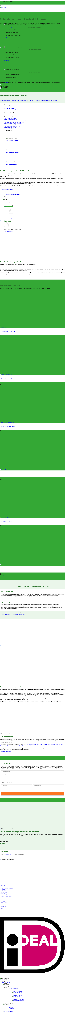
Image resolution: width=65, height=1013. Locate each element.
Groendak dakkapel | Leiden (8, 426)
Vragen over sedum (13, 988)
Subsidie (6, 198)
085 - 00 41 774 (3, 865)
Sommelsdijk (28, 745)
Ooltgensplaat (10, 745)
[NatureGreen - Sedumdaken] (3, 6)
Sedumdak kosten (17, 995)
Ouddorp (16, 745)
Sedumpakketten (4, 899)
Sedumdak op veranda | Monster (9, 474)
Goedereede (44, 744)
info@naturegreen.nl (4, 869)
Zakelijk (11, 1)
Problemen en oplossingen (6, 888)
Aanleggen (3, 901)
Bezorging (2, 885)
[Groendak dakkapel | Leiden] (7, 422)
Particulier (6, 1)
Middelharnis (60, 744)
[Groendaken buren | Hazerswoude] (6, 374)
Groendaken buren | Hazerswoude (9, 379)
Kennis (5, 987)
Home (5, 983)
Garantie (2, 886)
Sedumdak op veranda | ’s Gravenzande (11, 569)
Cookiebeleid (3, 894)
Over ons (6, 200)
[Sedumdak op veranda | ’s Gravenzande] (6, 565)
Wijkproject (6, 196)
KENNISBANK (9, 193)
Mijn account (3, 892)
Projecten (6, 199)
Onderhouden (3, 902)
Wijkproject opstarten (9, 1003)
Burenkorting (3, 889)
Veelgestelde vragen (5, 890)
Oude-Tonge (22, 745)
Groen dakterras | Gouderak (8, 331)
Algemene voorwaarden (6, 896)
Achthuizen (27, 744)
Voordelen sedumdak (18, 991)
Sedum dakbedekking (18, 990)
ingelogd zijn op (7, 854)
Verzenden (32, 793)
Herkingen (50, 744)
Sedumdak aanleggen (18, 999)
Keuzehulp (2, 905)
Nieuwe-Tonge (3, 745)
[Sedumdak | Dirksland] (5, 517)
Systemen (6, 12)
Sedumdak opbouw (17, 992)
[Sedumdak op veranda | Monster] (5, 469)
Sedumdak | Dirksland (6, 521)
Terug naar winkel (13, 218)
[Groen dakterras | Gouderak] (3, 327)
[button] (4, 208)
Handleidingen (12, 998)
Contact (11, 205)
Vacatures (11, 204)
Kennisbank (3, 906)
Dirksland (39, 744)
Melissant (54, 744)
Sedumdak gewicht (17, 994)
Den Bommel (33, 744)
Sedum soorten (16, 996)
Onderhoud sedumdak (18, 1000)
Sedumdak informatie (9, 112)
